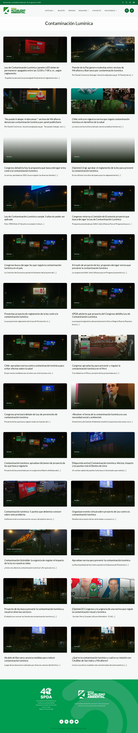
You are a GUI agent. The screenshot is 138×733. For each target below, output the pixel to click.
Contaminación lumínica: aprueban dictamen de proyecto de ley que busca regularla (34, 464)
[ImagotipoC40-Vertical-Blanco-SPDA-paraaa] (46, 688)
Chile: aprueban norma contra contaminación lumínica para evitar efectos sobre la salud (34, 367)
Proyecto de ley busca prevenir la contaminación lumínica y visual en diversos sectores (34, 610)
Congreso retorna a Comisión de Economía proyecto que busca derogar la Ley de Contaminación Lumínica (100, 218)
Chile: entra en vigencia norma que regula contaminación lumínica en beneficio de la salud (100, 120)
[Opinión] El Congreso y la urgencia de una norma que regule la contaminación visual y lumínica (102, 610)
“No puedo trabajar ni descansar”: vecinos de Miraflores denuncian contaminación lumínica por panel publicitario (32, 120)
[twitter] (126, 2)
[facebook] (123, 2)
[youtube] (134, 2)
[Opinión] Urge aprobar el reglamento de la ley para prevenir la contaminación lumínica (102, 169)
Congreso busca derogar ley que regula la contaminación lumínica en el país (32, 266)
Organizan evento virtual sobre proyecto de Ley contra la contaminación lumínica (101, 513)
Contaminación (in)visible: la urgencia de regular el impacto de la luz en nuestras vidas (34, 562)
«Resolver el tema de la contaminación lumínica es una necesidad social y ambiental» (99, 416)
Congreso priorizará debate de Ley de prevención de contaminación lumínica (30, 416)
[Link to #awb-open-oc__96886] (127, 10)
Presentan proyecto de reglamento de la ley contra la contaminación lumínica (31, 315)
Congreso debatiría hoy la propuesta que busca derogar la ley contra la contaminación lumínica (35, 169)
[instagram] (130, 2)
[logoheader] (14, 8)
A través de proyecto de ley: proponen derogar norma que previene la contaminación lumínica (101, 266)
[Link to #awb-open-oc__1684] (132, 10)
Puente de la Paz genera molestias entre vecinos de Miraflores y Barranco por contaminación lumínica (98, 69)
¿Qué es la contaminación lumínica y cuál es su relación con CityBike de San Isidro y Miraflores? (101, 659)
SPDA (62, 728)
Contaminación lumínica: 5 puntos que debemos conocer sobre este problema (32, 513)
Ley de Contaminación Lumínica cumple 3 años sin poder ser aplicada (34, 218)
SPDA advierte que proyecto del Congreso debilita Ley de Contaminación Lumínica (101, 315)
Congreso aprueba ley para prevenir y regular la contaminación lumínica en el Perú (96, 367)
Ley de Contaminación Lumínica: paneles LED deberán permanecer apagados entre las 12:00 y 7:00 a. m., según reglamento (33, 70)
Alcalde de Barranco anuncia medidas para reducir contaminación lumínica (29, 659)
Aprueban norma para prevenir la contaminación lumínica (101, 560)
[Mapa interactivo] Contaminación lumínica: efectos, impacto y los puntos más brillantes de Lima (102, 464)
